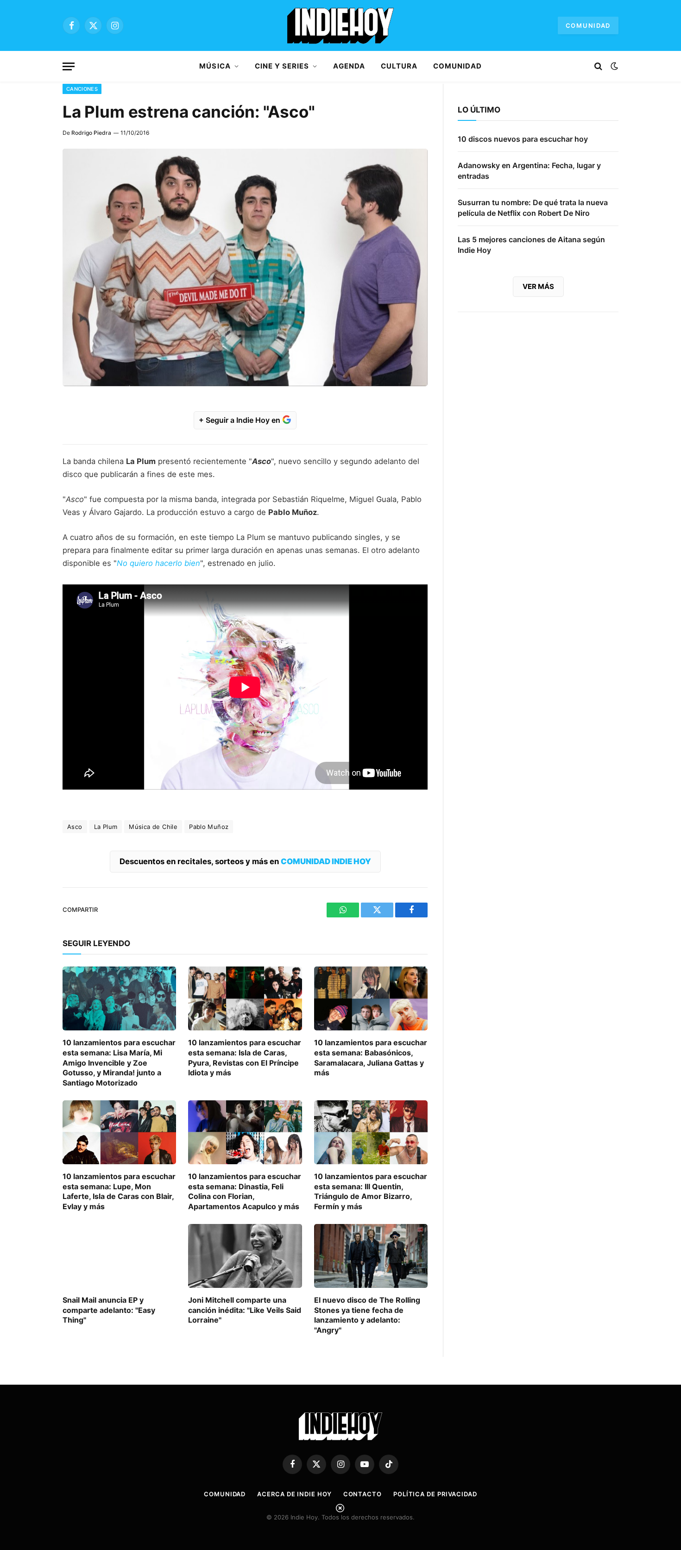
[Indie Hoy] (340, 25)
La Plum (106, 826)
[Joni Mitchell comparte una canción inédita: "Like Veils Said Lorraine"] (245, 1256)
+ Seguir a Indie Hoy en (240, 420)
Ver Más (538, 286)
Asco (74, 826)
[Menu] (69, 66)
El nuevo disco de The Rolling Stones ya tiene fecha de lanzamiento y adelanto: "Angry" (367, 1315)
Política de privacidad (435, 1494)
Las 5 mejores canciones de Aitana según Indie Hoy (531, 245)
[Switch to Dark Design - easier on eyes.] (613, 66)
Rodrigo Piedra (91, 132)
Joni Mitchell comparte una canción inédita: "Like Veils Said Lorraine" (244, 1310)
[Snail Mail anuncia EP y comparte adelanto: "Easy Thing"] (119, 1256)
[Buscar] (598, 66)
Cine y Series (282, 66)
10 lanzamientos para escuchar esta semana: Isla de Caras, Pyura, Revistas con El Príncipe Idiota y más (244, 1057)
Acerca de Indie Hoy (294, 1494)
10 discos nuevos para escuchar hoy (523, 139)
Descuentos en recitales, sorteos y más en (245, 861)
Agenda (349, 66)
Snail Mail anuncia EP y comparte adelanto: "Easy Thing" (109, 1310)
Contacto (362, 1494)
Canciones (82, 89)
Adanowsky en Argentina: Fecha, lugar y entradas (529, 171)
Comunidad (588, 25)
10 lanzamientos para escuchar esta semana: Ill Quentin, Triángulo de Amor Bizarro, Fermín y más (370, 1191)
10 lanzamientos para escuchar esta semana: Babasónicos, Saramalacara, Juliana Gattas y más (370, 1057)
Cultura (399, 66)
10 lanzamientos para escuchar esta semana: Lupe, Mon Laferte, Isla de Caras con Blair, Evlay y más (119, 1191)
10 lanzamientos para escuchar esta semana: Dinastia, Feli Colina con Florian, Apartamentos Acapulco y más (244, 1191)
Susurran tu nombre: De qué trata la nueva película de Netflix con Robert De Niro (533, 208)
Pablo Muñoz (208, 826)
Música (214, 66)
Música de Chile (153, 826)
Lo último (479, 109)
